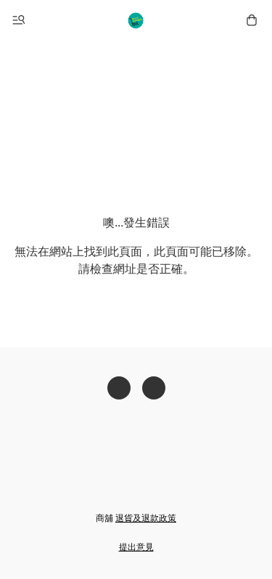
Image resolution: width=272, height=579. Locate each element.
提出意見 (136, 547)
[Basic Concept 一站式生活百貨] (136, 20)
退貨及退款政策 (145, 518)
